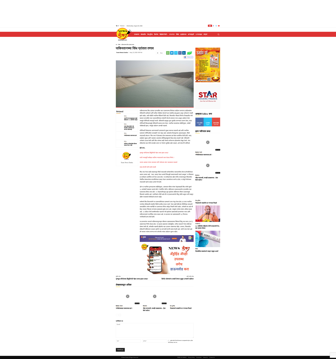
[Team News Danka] (126, 155)
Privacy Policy (191, 357)
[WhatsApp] (168, 53)
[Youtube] (218, 26)
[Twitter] (216, 26)
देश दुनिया (172, 305)
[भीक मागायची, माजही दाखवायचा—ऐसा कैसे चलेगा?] (155, 296)
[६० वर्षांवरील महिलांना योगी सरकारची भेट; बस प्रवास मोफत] (207, 213)
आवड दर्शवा (200, 118)
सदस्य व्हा (216, 118)
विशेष (119, 44)
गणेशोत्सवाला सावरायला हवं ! (124, 308)
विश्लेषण (145, 305)
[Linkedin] (184, 53)
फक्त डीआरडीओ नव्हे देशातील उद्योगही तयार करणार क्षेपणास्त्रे (129, 128)
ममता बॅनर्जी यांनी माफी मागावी (148, 167)
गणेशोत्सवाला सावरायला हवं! (130, 135)
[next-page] (120, 315)
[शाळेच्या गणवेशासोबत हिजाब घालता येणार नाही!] (119, 144)
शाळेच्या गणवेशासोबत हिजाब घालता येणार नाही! (130, 144)
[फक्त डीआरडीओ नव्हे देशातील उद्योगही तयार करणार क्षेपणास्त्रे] (119, 126)
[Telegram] (172, 53)
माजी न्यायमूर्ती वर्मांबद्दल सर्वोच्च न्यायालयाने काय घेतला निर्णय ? (157, 157)
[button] (218, 34)
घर (116, 44)
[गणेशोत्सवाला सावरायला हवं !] (127, 296)
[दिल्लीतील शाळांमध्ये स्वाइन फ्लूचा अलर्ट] (207, 239)
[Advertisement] (167, 12)
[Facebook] (213, 26)
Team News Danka (122, 52)
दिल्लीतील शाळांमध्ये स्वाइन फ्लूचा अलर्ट (206, 251)
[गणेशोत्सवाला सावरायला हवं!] (119, 136)
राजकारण (197, 223)
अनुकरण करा (208, 118)
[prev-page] (117, 315)
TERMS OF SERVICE (181, 357)
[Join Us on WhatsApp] (189, 53)
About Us (205, 357)
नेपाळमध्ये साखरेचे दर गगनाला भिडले (180, 308)
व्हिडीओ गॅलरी (119, 305)
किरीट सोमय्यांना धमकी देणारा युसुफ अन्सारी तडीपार (178, 279)
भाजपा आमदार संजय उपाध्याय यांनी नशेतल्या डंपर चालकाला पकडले (158, 162)
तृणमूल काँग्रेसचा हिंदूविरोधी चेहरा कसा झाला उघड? (154, 153)
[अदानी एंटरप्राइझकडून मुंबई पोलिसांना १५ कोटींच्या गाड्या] (119, 118)
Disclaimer (199, 357)
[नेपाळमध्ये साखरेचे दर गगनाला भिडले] (182, 296)
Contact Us (212, 357)
